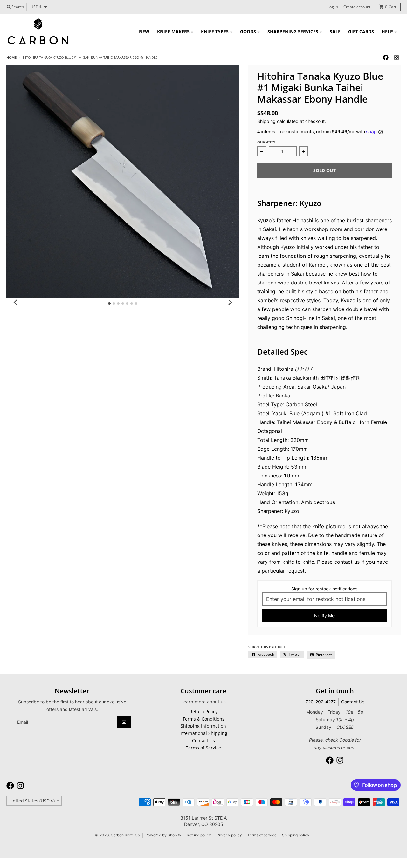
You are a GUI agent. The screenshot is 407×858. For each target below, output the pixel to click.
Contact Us (352, 701)
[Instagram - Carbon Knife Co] (396, 57)
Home (11, 57)
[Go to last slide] (15, 302)
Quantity (266, 142)
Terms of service (262, 835)
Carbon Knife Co (125, 835)
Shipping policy (295, 835)
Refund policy (199, 835)
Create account (356, 7)
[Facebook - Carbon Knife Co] (386, 57)
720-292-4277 (321, 701)
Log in (333, 7)
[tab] (109, 303)
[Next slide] (229, 302)
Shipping (266, 121)
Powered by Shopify (163, 835)
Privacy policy (229, 835)
